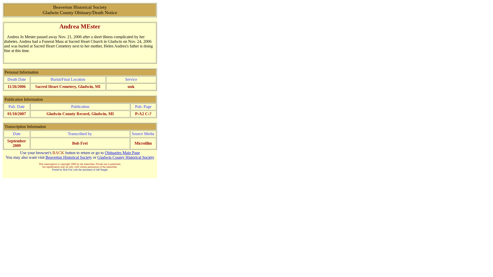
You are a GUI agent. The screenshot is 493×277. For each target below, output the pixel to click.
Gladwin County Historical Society (125, 157)
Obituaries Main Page (122, 153)
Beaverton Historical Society (68, 157)
